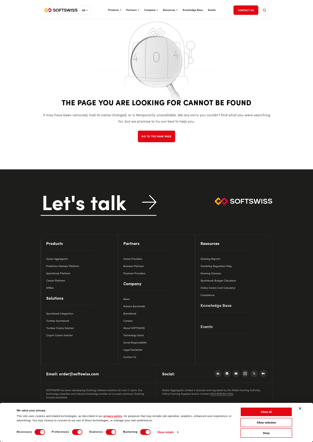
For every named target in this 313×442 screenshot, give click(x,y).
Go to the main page (156, 136)
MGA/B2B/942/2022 (221, 393)
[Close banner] (300, 408)
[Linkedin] (218, 373)
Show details (165, 432)
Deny (266, 433)
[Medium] (263, 373)
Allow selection (266, 422)
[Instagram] (245, 373)
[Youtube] (236, 373)
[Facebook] (227, 373)
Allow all (266, 411)
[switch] (77, 432)
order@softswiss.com (79, 373)
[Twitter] (254, 373)
